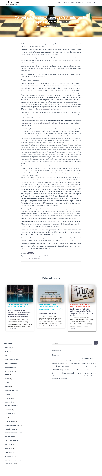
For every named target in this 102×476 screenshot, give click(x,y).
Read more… (13, 328)
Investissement (91, 366)
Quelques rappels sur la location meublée (48, 109)
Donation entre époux (62, 363)
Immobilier (10, 306)
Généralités (42, 308)
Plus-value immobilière (60, 376)
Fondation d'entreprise (77, 366)
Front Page (92, 472)
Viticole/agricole (10, 464)
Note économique (85, 373)
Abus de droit (68, 358)
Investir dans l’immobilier (47, 313)
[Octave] (12, 3)
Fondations (8, 398)
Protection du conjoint (12, 440)
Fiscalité (31, 253)
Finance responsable (11, 390)
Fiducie (7, 382)
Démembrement (75, 363)
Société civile (86, 306)
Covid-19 (68, 361)
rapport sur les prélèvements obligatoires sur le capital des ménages (42, 123)
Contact (88, 2)
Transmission (9, 456)
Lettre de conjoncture (60, 370)
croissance (73, 361)
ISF (22, 258)
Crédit (77, 361)
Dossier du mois (80, 2)
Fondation (70, 366)
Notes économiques (69, 2)
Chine (92, 358)
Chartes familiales (10, 367)
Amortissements (78, 358)
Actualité (8, 347)
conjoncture (62, 361)
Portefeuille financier (69, 376)
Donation (81, 361)
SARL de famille (86, 376)
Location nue (82, 370)
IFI (47, 256)
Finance (7, 386)
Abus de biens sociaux (61, 358)
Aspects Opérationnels (45, 304)
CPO (45, 256)
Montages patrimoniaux (45, 309)
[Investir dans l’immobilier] (51, 293)
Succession (37, 258)
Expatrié (53, 366)
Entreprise (89, 363)
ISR (6, 417)
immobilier (85, 366)
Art (6, 355)
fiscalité (65, 367)
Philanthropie (9, 437)
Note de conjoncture (68, 373)
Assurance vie (86, 359)
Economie (83, 363)
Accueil (59, 2)
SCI (92, 376)
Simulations (17, 306)
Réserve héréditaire (78, 376)
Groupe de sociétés (11, 406)
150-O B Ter (54, 358)
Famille (21, 304)
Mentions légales (56, 350)
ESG (92, 363)
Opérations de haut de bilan (13, 433)
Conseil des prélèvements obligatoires (34, 256)
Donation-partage (87, 361)
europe (94, 363)
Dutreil (7, 375)
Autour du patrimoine (13, 304)
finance (59, 366)
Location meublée (28, 258)
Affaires (7, 351)
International (9, 413)
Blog (85, 472)
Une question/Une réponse (13, 460)
